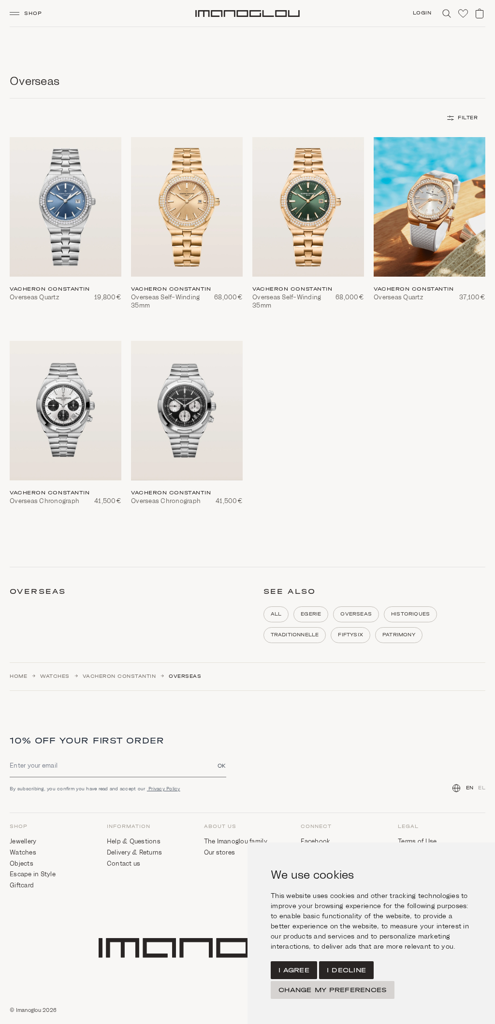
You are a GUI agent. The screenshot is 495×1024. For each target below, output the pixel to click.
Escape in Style (33, 874)
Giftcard (22, 885)
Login (422, 13)
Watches (55, 676)
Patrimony (398, 635)
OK (222, 765)
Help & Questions (133, 841)
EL (481, 788)
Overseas (356, 614)
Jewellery (23, 841)
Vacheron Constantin (119, 676)
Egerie (311, 614)
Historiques (410, 614)
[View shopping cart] (479, 13)
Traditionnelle (295, 635)
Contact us (124, 863)
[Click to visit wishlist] (463, 13)
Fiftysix (350, 635)
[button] (30, 13)
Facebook (315, 841)
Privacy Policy (163, 788)
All (276, 614)
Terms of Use (417, 841)
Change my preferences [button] (332, 990)
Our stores (219, 852)
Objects (21, 863)
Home (18, 676)
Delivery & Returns (134, 852)
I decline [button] (346, 970)
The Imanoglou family (235, 841)
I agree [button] (293, 970)
